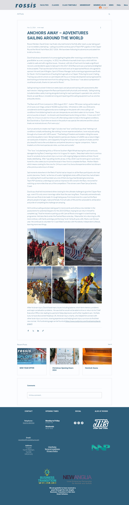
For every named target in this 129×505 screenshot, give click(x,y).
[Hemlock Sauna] (97, 356)
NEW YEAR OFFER (27, 368)
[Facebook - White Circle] (75, 423)
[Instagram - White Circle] (78, 423)
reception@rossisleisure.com (28, 440)
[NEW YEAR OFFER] (31, 356)
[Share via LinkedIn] (38, 331)
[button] (44, 5)
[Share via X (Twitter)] (33, 331)
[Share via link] (43, 331)
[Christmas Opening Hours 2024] (64, 356)
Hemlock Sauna (91, 368)
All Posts (20, 14)
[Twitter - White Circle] (82, 423)
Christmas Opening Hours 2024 (62, 369)
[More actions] (100, 27)
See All (110, 344)
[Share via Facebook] (28, 331)
